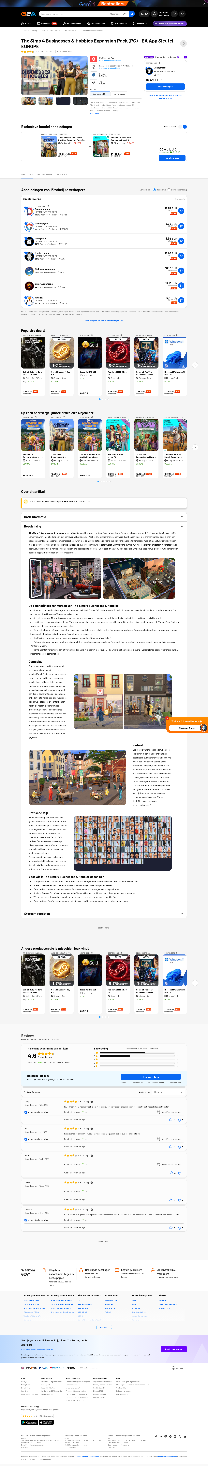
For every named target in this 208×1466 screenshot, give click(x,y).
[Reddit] (170, 1436)
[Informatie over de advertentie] (159, 63)
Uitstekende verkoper (46, 212)
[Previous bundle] (180, 127)
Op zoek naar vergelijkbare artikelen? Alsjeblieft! (58, 413)
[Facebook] (156, 1436)
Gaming (34, 30)
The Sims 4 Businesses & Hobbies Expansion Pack (83, 30)
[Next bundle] (185, 127)
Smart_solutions (44, 283)
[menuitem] (26, 23)
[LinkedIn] (185, 1436)
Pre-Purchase (119, 94)
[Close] (204, 3)
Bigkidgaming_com (45, 269)
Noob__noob (42, 253)
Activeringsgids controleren (110, 60)
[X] (180, 1436)
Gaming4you (41, 223)
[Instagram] (175, 1436)
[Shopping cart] (182, 13)
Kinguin (39, 297)
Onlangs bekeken (44, 175)
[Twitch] (166, 1436)
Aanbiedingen (27, 175)
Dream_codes (42, 209)
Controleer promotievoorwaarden (35, 1349)
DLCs (43, 30)
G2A (25, 30)
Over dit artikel (63, 175)
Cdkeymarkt (160, 67)
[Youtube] (161, 1436)
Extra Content (55, 30)
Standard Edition (100, 94)
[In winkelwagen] (181, 211)
